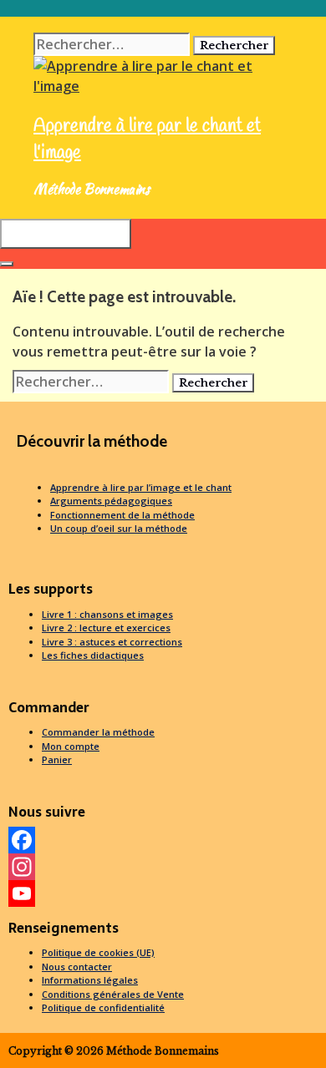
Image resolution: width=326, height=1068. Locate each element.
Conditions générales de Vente (113, 994)
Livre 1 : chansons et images (107, 614)
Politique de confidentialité (103, 1007)
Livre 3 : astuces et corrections (112, 641)
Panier (57, 759)
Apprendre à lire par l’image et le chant (141, 487)
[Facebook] (163, 840)
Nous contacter (77, 966)
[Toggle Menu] (6, 263)
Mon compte (70, 746)
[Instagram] (163, 866)
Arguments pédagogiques (111, 500)
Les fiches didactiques (93, 655)
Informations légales (90, 980)
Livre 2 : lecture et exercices (106, 627)
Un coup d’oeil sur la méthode (118, 528)
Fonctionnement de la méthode (122, 515)
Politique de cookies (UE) (98, 952)
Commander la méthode (98, 732)
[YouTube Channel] (163, 893)
